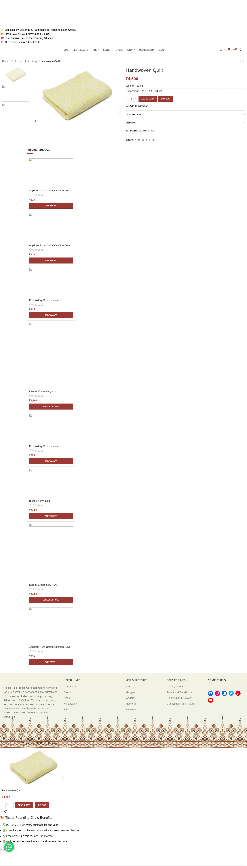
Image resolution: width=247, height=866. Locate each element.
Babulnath (131, 709)
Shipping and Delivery (179, 698)
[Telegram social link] (153, 140)
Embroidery (31, 61)
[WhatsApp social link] (150, 140)
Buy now (165, 99)
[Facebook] (210, 693)
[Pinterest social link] (143, 140)
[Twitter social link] (139, 140)
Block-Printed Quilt (39, 501)
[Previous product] (237, 61)
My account (70, 703)
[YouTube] (210, 700)
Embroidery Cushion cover (44, 300)
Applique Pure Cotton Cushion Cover (50, 190)
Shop (67, 698)
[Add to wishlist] (5, 811)
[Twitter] (231, 693)
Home (5, 61)
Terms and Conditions (179, 692)
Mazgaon (131, 692)
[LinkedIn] (224, 693)
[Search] (221, 50)
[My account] (240, 50)
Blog (66, 709)
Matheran (131, 703)
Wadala (130, 698)
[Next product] (243, 61)
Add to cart (147, 99)
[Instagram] (217, 693)
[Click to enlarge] (36, 120)
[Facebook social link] (135, 140)
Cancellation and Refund (181, 703)
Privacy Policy (175, 686)
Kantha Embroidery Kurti (43, 391)
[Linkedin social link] (146, 140)
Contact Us (70, 686)
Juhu (128, 686)
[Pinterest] (238, 693)
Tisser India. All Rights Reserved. (41, 743)
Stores (67, 692)
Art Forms (17, 61)
